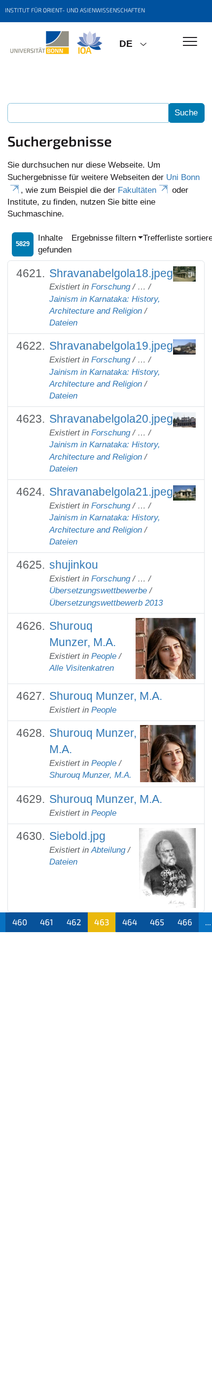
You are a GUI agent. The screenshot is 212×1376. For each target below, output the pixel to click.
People (103, 656)
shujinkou (73, 564)
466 (184, 922)
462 (74, 922)
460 (19, 922)
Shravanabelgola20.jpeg (111, 418)
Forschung (110, 286)
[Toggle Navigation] (190, 42)
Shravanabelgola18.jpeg (111, 273)
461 (46, 922)
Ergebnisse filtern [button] (103, 238)
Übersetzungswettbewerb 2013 (106, 603)
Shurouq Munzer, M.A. (105, 695)
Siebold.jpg (77, 836)
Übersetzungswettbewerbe (98, 590)
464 (129, 922)
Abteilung (108, 850)
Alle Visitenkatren (81, 668)
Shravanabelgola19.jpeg (111, 345)
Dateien (63, 322)
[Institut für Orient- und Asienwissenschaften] (56, 43)
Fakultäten (137, 190)
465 (157, 922)
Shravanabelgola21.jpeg (111, 491)
